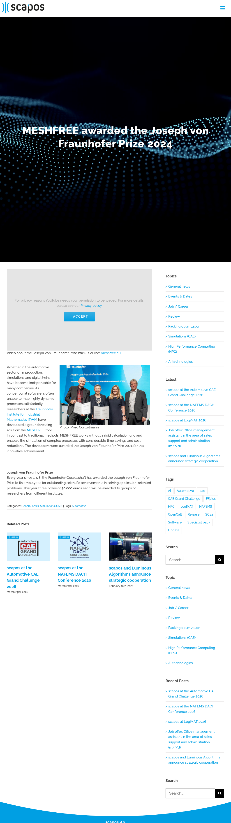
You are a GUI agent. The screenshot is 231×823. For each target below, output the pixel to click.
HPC (171, 506)
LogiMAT (186, 506)
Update (173, 530)
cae (202, 491)
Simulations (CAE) (51, 506)
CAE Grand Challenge (184, 498)
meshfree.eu (111, 353)
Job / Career (178, 307)
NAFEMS (205, 506)
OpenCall (175, 514)
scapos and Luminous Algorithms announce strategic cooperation (130, 574)
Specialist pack (198, 522)
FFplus (211, 498)
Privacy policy (91, 306)
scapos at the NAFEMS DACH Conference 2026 (74, 574)
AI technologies (180, 362)
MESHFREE (36, 430)
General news (30, 506)
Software (175, 522)
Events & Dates (180, 296)
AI (169, 491)
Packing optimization (184, 326)
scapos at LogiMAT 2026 (187, 420)
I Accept (79, 316)
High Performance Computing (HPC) (191, 349)
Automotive (79, 506)
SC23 (209, 514)
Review (174, 316)
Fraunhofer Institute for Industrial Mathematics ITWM (30, 414)
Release (193, 514)
